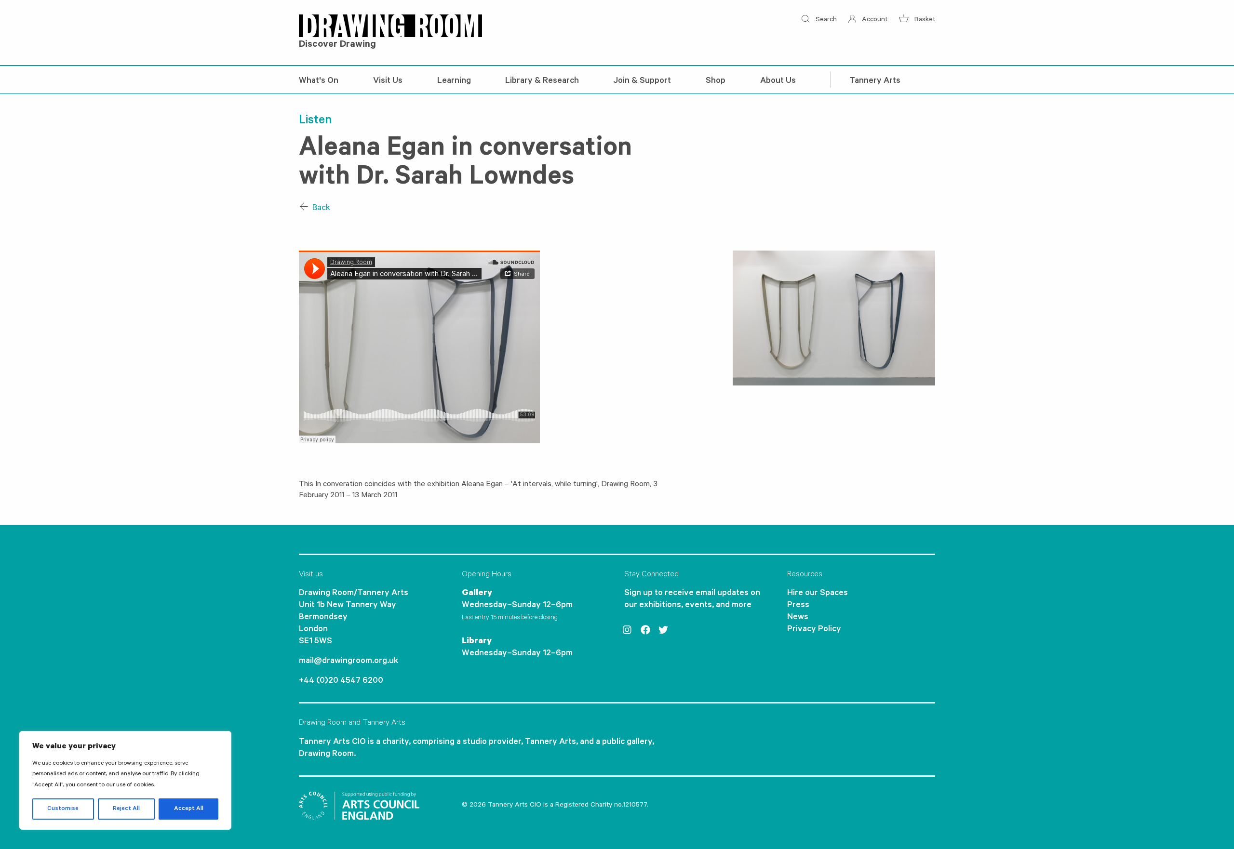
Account (873, 20)
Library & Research (542, 81)
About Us (778, 81)
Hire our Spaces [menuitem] (817, 593)
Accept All (188, 809)
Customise (63, 809)
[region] (125, 780)
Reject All (126, 809)
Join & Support (642, 81)
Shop (715, 81)
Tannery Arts (874, 81)
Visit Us (387, 81)
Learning (454, 81)
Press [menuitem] (798, 605)
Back (320, 208)
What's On (318, 81)
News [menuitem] (797, 618)
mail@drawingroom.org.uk (348, 661)
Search (825, 20)
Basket (923, 20)
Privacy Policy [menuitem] (814, 630)
